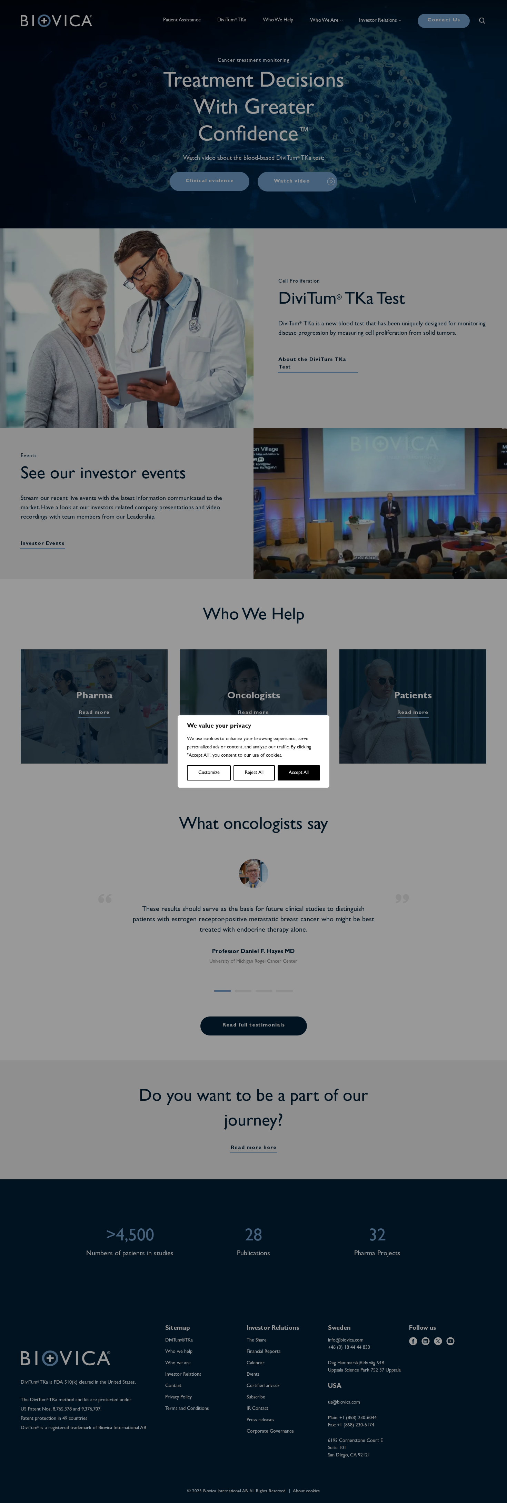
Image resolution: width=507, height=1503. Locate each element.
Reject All (254, 772)
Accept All (299, 772)
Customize (209, 772)
